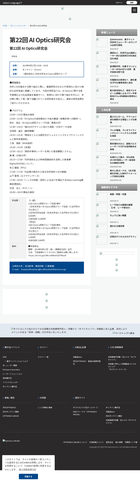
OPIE (5, 357)
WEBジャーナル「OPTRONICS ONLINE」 (85, 413)
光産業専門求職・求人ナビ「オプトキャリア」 (122, 358)
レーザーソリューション (12, 373)
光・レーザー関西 (10, 365)
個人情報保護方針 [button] (27, 469)
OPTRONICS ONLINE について (75, 442)
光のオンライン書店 (11, 411)
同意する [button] (28, 476)
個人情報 (118, 442)
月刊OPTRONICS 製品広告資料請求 (86, 362)
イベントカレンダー (11, 382)
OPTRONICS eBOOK (11, 416)
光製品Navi (77, 357)
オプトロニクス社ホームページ (85, 407)
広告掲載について (96, 442)
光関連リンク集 (131, 442)
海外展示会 (7, 378)
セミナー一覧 (43, 357)
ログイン (119, 2)
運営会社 (109, 442)
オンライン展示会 (10, 386)
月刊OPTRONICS (9, 407)
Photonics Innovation (11, 369)
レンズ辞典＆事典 (45, 407)
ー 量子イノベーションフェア (15, 361)
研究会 (14, 56)
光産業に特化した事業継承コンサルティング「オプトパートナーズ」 (122, 367)
